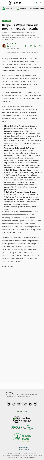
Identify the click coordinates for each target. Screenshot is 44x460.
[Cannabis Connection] (22, 448)
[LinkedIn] (19, 404)
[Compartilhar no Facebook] (26, 46)
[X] (14, 404)
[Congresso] (22, 438)
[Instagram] (25, 404)
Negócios (6, 21)
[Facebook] (9, 404)
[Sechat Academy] (22, 419)
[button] (4, 3)
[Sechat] (22, 3)
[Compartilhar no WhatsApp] (40, 46)
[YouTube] (35, 404)
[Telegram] (30, 404)
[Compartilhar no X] (31, 46)
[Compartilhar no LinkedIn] (35, 46)
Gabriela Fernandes (12, 45)
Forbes (11, 266)
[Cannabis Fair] (22, 428)
